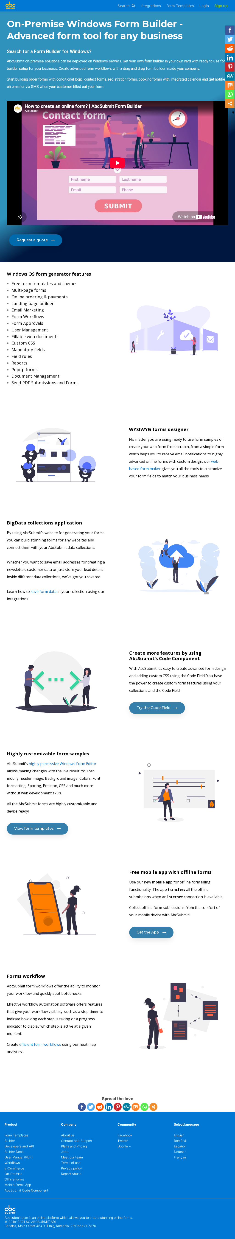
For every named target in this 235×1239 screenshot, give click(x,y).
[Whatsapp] (144, 1107)
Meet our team (72, 1157)
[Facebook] (82, 1107)
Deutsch (180, 1152)
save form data (43, 591)
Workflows (12, 1163)
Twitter (123, 1141)
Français (180, 1157)
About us (67, 1135)
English (179, 1135)
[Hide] (233, 112)
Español (179, 1146)
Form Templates (180, 5)
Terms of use (70, 1163)
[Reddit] (100, 1107)
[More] (153, 1107)
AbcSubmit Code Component (26, 1190)
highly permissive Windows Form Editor (62, 763)
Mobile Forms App (18, 1185)
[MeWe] (127, 1107)
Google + (124, 1146)
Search (124, 5)
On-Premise (13, 1174)
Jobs (64, 1152)
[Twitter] (91, 1107)
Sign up (221, 5)
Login (204, 5)
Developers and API (19, 1146)
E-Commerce (14, 1168)
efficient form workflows (40, 1044)
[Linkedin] (109, 1107)
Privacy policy (71, 1168)
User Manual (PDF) (19, 1157)
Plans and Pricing (74, 1146)
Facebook (125, 1135)
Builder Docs (14, 1152)
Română (180, 1141)
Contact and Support (76, 1141)
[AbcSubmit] (10, 5)
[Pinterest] (118, 1107)
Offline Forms (14, 1179)
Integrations (150, 5)
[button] (35, 240)
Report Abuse (71, 1174)
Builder (10, 1141)
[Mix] (135, 1107)
